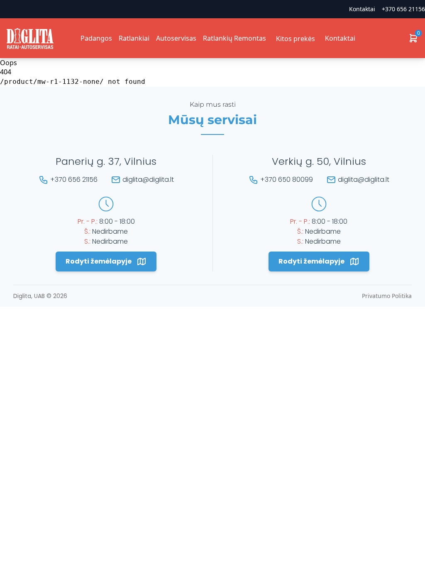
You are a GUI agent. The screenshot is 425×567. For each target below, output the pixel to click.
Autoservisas (176, 38)
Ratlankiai (134, 38)
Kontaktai (340, 38)
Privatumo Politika (387, 296)
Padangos (96, 38)
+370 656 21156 (403, 9)
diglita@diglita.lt (148, 179)
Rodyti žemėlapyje (99, 261)
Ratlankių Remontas (234, 38)
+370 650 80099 (286, 179)
